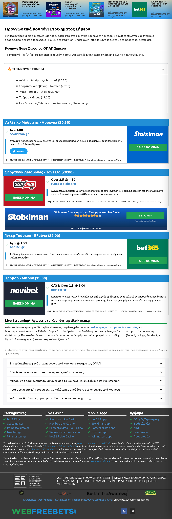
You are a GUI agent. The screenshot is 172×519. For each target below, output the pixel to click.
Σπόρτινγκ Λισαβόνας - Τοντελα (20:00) (44, 86)
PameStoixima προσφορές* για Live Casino (31, 4)
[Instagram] (132, 511)
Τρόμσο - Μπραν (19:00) (34, 97)
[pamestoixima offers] (10, 9)
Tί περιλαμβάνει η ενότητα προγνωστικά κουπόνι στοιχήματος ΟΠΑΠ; (55, 363)
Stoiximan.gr (19, 134)
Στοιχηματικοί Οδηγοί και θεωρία (61, 446)
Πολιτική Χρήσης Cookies (67, 499)
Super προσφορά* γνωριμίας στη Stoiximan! (73, 5)
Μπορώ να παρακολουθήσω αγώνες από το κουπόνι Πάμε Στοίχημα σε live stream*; (65, 380)
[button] (163, 69)
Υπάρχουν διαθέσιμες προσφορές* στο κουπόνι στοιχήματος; (50, 398)
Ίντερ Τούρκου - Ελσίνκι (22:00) (39, 91)
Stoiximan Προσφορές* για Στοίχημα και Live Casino (87, 212)
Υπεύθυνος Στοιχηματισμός (97, 499)
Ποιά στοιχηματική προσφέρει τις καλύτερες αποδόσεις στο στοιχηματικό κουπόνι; (65, 389)
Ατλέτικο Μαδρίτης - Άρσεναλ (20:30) (43, 80)
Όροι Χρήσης (45, 499)
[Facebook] (124, 511)
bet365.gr (17, 247)
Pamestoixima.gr (63, 184)
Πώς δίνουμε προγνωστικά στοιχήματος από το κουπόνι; (47, 372)
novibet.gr (59, 289)
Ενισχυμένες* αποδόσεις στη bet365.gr (159, 4)
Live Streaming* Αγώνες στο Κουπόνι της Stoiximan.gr (54, 103)
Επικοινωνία (29, 499)
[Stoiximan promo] (28, 217)
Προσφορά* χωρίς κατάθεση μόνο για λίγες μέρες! (118, 4)
